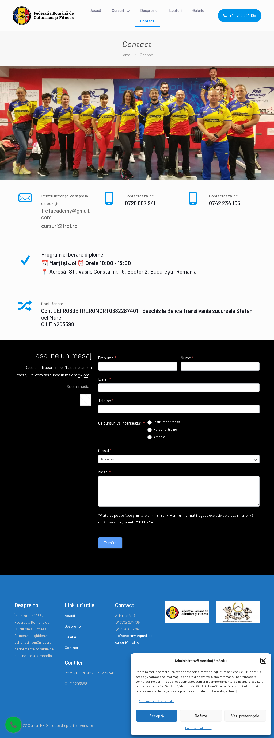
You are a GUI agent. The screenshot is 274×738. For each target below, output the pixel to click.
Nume (187, 357)
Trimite (110, 542)
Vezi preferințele (245, 715)
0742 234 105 (224, 203)
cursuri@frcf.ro (59, 225)
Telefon (105, 400)
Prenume (107, 357)
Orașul (104, 450)
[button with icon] (85, 400)
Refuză (201, 715)
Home (125, 54)
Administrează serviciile (156, 701)
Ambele (159, 437)
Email (104, 379)
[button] (263, 660)
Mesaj (104, 471)
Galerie (70, 637)
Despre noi (73, 626)
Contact (71, 647)
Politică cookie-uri (198, 728)
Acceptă (156, 715)
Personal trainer (165, 429)
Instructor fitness (166, 422)
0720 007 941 (140, 203)
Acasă (70, 615)
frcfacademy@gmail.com (135, 635)
